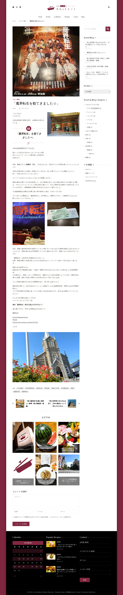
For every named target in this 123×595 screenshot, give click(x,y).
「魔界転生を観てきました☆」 (95, 53)
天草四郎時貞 (30, 388)
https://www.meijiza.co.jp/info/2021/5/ (25, 322)
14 (36, 559)
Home (40, 17)
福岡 (86, 157)
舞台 (73, 388)
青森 (88, 150)
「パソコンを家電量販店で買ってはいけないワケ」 (69, 481)
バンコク (90, 116)
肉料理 (59, 567)
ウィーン (90, 112)
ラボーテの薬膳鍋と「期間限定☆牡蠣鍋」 (69, 449)
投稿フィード (89, 173)
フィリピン (91, 123)
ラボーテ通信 (16, 99)
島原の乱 (39, 388)
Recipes (67, 17)
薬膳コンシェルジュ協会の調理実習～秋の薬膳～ (46, 482)
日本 (86, 139)
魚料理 (59, 542)
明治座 (47, 388)
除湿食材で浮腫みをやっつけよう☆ (46, 449)
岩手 (86, 135)
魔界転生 (25, 392)
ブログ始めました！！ (23, 449)
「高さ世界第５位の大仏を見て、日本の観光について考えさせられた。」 (97, 44)
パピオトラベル (90, 105)
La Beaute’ (57, 17)
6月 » (41, 576)
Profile (48, 17)
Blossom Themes (75, 592)
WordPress (92, 592)
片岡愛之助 (65, 388)
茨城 (88, 142)
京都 (88, 127)
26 (28, 567)
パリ (88, 120)
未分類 (87, 146)
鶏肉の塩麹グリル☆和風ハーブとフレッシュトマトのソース (66, 571)
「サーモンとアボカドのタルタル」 (66, 558)
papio (14, 108)
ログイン (88, 169)
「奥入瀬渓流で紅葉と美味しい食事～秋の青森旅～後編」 (97, 59)
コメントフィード (91, 177)
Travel (76, 17)
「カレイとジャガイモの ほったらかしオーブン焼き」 (67, 545)
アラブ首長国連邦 (93, 108)
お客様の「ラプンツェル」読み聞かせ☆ (23, 482)
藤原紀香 (17, 392)
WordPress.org (90, 181)
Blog (83, 17)
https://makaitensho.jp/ (20, 317)
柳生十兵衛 (55, 388)
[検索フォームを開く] (108, 7)
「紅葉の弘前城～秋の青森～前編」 (97, 66)
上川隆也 (20, 388)
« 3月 (14, 576)
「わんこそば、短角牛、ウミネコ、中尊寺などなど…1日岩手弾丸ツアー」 (97, 74)
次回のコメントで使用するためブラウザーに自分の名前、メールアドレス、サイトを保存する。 (43, 517)
